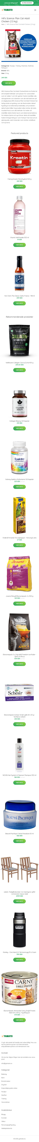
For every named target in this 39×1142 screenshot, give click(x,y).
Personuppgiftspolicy (8, 1125)
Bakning (4, 1074)
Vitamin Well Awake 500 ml (19, 237)
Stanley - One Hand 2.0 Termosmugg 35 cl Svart (19, 952)
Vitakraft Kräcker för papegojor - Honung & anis (19, 538)
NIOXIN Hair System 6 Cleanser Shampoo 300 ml (19, 775)
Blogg (3, 1114)
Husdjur (12, 66)
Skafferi (4, 1095)
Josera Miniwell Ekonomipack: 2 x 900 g (19, 596)
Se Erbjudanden (27, 3)
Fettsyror (4, 68)
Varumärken (5, 1102)
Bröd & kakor (5, 1081)
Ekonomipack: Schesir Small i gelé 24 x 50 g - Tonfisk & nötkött (19, 716)
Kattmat (30, 66)
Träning (18, 66)
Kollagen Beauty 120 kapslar (19, 421)
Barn (3, 1078)
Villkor (3, 1121)
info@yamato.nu (6, 1063)
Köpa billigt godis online (9, 1088)
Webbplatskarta (6, 1128)
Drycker (4, 1085)
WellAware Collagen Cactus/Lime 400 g (19, 363)
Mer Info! (8, 83)
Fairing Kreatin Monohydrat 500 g (19, 179)
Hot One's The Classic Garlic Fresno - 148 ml (19, 296)
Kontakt (4, 1118)
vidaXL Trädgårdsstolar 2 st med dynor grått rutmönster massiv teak (19, 893)
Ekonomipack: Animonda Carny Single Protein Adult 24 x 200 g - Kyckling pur (19, 1012)
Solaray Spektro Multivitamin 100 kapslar (19, 479)
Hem (2, 24)
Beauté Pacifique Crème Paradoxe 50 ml (19, 834)
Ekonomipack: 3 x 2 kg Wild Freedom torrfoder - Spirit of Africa (19, 655)
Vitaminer (24, 66)
